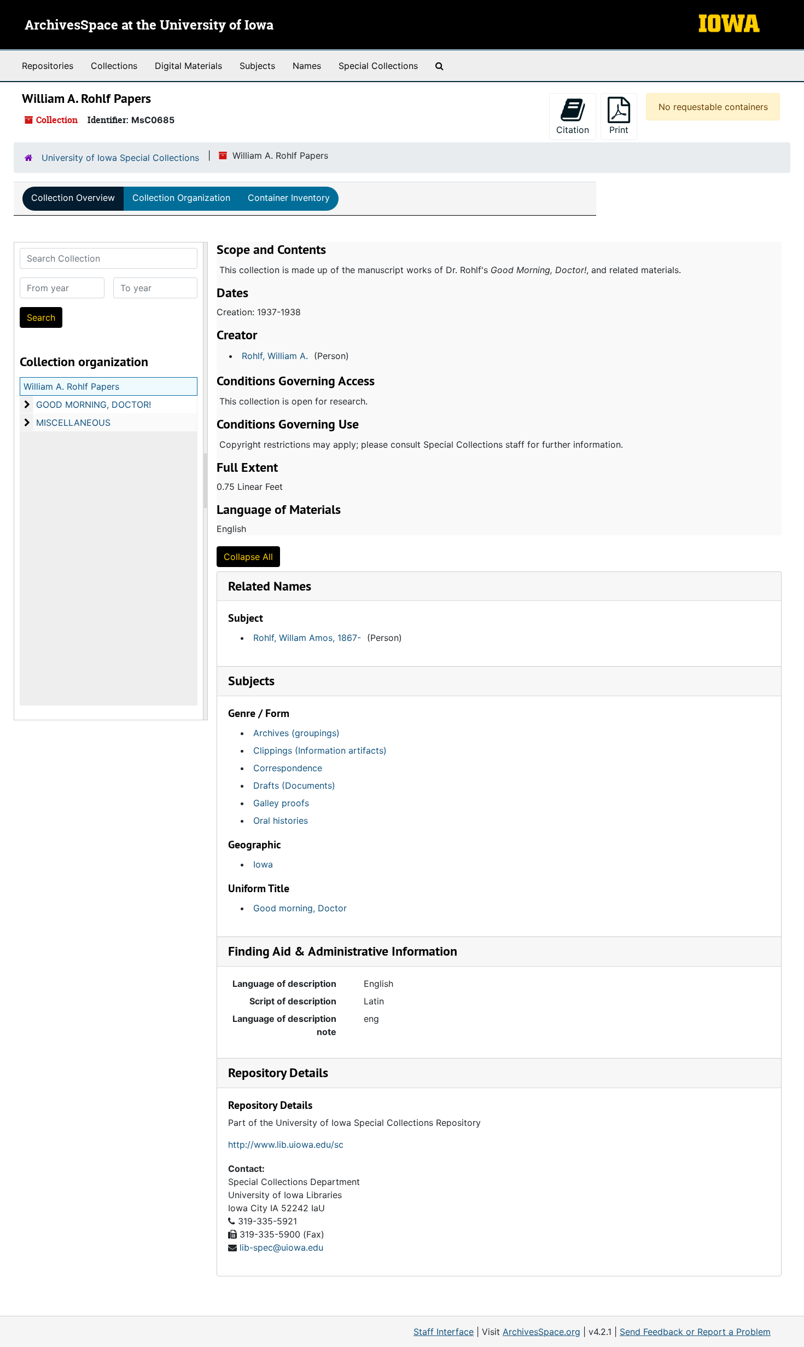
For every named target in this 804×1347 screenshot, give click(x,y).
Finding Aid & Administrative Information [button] (342, 951)
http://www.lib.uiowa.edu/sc (285, 1144)
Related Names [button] (269, 585)
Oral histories (280, 820)
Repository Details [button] (278, 1072)
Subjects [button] (251, 680)
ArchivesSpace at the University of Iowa (149, 26)
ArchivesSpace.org (541, 1331)
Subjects (257, 65)
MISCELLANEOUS (73, 422)
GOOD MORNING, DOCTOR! (93, 404)
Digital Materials (188, 65)
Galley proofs (281, 802)
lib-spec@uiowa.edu (281, 1247)
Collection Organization (181, 197)
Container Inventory (289, 197)
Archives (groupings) (296, 732)
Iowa (263, 864)
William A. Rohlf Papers (71, 386)
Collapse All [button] (248, 556)
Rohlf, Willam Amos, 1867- (307, 637)
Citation (572, 129)
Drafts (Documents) (294, 785)
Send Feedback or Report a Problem (695, 1331)
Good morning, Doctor (300, 908)
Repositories (47, 65)
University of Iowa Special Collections (120, 157)
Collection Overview (73, 197)
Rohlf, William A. (275, 355)
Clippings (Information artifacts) (320, 750)
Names (307, 65)
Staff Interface (443, 1331)
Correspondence (287, 767)
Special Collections (378, 65)
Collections (114, 65)
